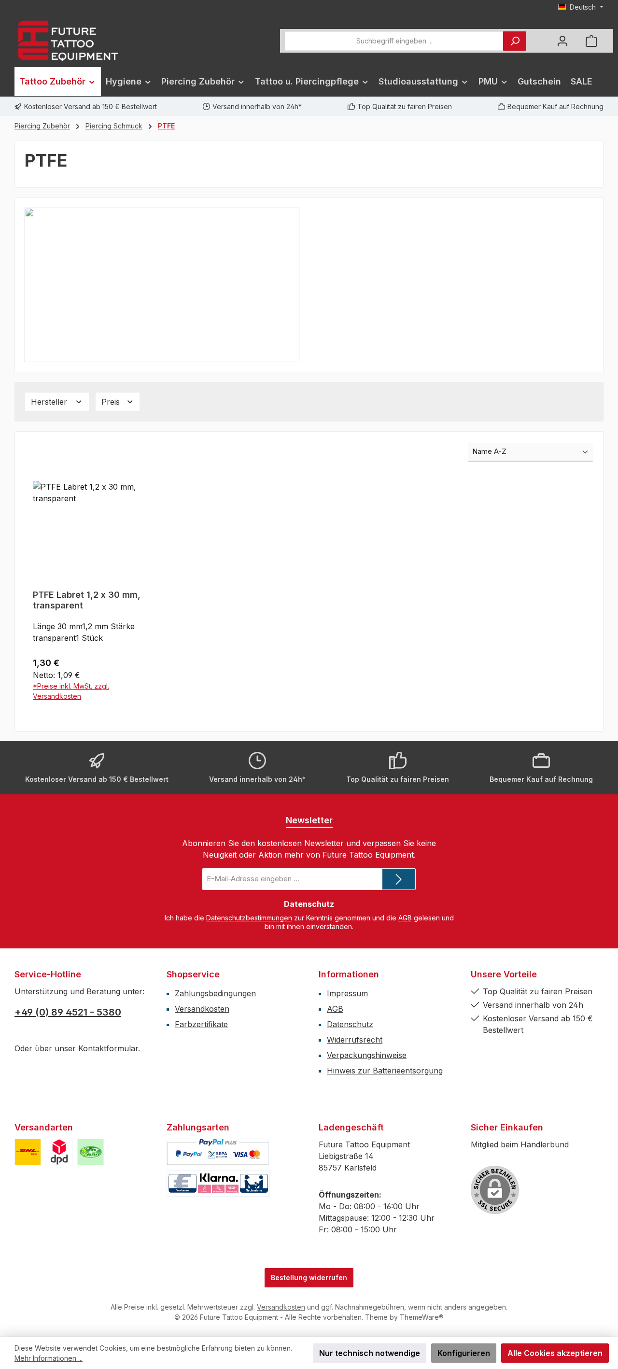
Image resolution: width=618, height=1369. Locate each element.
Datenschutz (350, 1024)
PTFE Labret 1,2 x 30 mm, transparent (86, 600)
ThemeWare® (422, 1317)
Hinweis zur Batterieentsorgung (385, 1070)
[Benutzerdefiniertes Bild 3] (90, 1152)
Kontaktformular (108, 1048)
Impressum (347, 993)
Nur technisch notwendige (369, 1353)
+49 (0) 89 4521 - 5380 (67, 1012)
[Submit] (399, 879)
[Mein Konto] (562, 41)
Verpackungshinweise (367, 1055)
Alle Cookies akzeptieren (555, 1353)
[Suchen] (514, 41)
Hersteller (50, 402)
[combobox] (394, 41)
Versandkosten (202, 1009)
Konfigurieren (463, 1353)
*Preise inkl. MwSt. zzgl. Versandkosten (71, 691)
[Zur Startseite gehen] (67, 40)
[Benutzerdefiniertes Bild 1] (27, 1152)
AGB (405, 918)
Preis (111, 402)
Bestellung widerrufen (309, 1277)
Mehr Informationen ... (48, 1358)
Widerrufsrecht (354, 1039)
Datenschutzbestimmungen (249, 918)
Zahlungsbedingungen (215, 993)
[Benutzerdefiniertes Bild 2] (59, 1152)
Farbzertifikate (201, 1024)
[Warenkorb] (591, 41)
